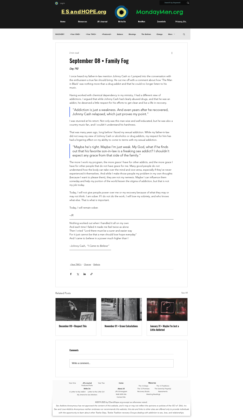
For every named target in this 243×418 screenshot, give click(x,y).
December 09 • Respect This (73, 326)
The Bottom (146, 34)
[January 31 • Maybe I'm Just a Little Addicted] (167, 309)
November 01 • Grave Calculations (121, 326)
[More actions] (172, 52)
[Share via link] (91, 274)
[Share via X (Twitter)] (77, 274)
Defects (96, 264)
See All (184, 292)
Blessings (132, 34)
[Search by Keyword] (188, 2)
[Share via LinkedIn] (84, 274)
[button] (184, 34)
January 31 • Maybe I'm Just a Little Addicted (164, 328)
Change (160, 34)
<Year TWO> (91, 34)
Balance (120, 34)
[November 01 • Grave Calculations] (121, 309)
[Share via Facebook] (70, 274)
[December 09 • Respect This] (76, 309)
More (170, 34)
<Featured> (106, 34)
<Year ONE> (75, 34)
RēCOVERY (59, 34)
